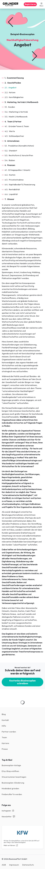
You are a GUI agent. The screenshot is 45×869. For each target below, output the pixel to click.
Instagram (6, 810)
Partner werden (9, 731)
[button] (41, 4)
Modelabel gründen (10, 788)
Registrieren (30, 4)
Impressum (14, 865)
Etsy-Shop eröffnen (10, 771)
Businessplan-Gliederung (13, 782)
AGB (4, 865)
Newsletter (7, 816)
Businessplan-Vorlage (11, 765)
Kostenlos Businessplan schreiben (22, 682)
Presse (5, 749)
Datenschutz (28, 865)
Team (4, 737)
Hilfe (4, 726)
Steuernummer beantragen (14, 777)
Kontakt (5, 720)
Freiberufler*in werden (12, 794)
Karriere (5, 743)
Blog (4, 714)
